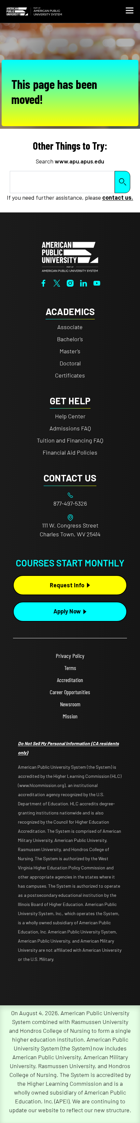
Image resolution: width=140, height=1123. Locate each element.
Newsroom (70, 704)
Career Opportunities (70, 692)
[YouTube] (96, 282)
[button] (129, 11)
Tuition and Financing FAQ (70, 440)
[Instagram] (70, 282)
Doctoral (70, 363)
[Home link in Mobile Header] (34, 11)
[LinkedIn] (83, 282)
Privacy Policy (70, 655)
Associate (70, 326)
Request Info (67, 585)
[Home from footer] (70, 256)
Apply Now (67, 611)
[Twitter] (56, 282)
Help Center (70, 416)
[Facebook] (43, 282)
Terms (70, 667)
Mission (70, 716)
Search (122, 182)
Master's (70, 351)
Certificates (70, 375)
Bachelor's (70, 339)
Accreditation (70, 679)
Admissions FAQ (70, 428)
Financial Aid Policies (70, 452)
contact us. (117, 197)
